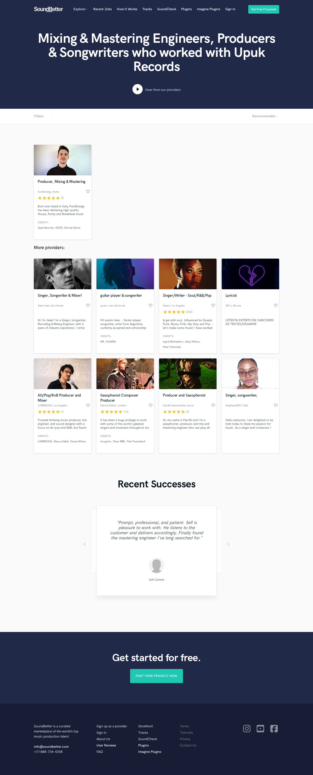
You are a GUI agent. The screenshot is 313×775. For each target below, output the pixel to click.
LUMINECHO (45, 441)
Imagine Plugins (208, 9)
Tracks (147, 9)
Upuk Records (45, 227)
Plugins (186, 9)
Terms (184, 726)
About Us (103, 739)
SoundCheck (166, 9)
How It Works (127, 9)
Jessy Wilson (192, 341)
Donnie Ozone (72, 227)
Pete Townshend (136, 441)
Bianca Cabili (61, 441)
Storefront (145, 726)
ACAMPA (111, 341)
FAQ (99, 752)
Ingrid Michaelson (173, 341)
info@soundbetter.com (51, 747)
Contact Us (188, 745)
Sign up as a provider (111, 726)
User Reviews (106, 745)
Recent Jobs (102, 9)
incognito (105, 441)
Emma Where (78, 441)
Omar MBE (119, 441)
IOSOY (58, 227)
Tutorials (186, 733)
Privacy (185, 739)
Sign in (230, 9)
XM (102, 341)
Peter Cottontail (172, 347)
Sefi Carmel (156, 580)
